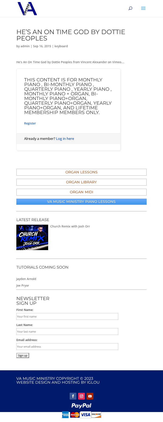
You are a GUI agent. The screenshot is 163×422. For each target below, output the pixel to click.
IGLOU (93, 382)
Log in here (65, 138)
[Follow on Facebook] (73, 396)
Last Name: (24, 325)
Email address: (27, 340)
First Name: (24, 310)
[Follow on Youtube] (90, 396)
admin (25, 46)
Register (30, 123)
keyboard (61, 46)
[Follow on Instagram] (81, 396)
